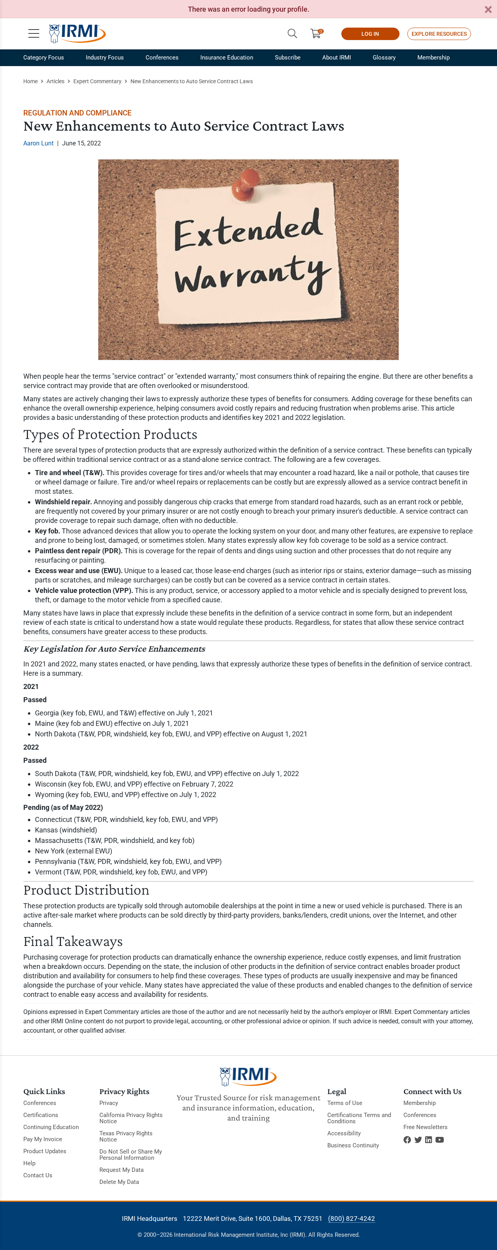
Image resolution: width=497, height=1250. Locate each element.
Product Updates (44, 1151)
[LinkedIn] (428, 1140)
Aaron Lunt (38, 143)
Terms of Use (344, 1103)
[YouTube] (439, 1140)
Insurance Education (226, 57)
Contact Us (37, 1175)
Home (30, 81)
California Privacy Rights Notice (131, 1118)
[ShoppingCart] (319, 33)
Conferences (162, 57)
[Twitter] (418, 1140)
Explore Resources (439, 34)
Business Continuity (353, 1145)
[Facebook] (407, 1140)
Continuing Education (51, 1127)
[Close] (488, 10)
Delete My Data (119, 1181)
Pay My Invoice (42, 1139)
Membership (433, 57)
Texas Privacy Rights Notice (126, 1136)
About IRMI (336, 57)
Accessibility (344, 1133)
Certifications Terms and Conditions (359, 1118)
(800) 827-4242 (351, 1218)
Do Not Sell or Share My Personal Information (130, 1154)
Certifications (40, 1115)
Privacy (108, 1103)
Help (29, 1163)
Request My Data (121, 1169)
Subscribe (288, 57)
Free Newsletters (425, 1127)
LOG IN (370, 34)
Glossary (384, 57)
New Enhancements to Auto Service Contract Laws (191, 81)
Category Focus (43, 57)
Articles (55, 81)
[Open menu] (33, 33)
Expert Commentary (97, 81)
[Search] (292, 33)
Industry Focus (105, 57)
